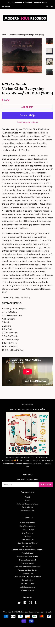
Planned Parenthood (27, 560)
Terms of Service (27, 511)
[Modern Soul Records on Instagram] (30, 603)
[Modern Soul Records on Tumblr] (35, 603)
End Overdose (27, 533)
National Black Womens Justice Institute (27, 550)
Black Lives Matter (27, 523)
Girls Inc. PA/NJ (28, 540)
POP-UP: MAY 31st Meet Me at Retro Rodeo (27, 409)
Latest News (27, 404)
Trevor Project (27, 580)
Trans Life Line (27, 573)
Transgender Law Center (27, 570)
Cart (51, 6)
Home (4, 35)
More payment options (27, 122)
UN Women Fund (27, 583)
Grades (27, 500)
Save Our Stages (27, 563)
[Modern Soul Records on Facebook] (24, 603)
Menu (7, 6)
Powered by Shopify (44, 612)
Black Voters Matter (27, 526)
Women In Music (27, 590)
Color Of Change (27, 529)
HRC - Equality (27, 546)
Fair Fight (27, 536)
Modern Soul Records (26, 612)
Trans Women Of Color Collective (27, 577)
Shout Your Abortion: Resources (27, 567)
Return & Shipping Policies (27, 504)
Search (27, 497)
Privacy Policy (27, 507)
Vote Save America (27, 587)
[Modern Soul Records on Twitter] (19, 603)
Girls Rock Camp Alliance (27, 543)
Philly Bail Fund (27, 553)
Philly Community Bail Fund (27, 556)
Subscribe (46, 484)
